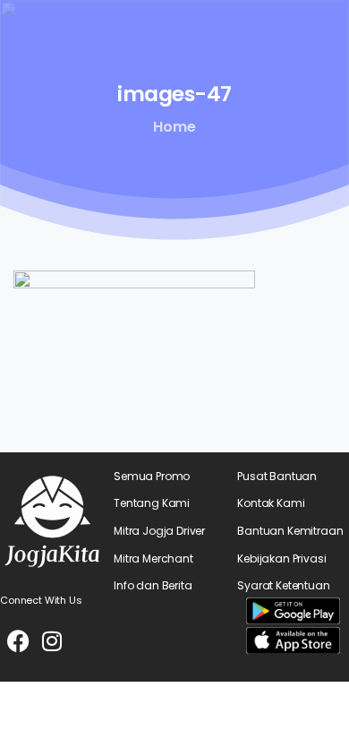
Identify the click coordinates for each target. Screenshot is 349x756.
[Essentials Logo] (52, 521)
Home (174, 126)
